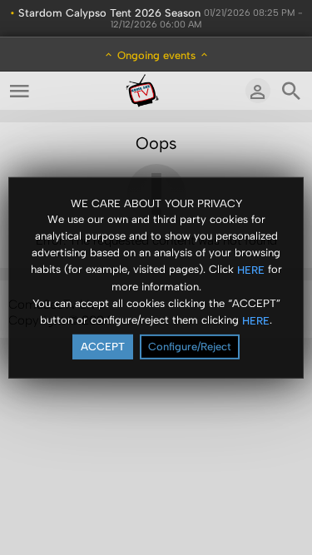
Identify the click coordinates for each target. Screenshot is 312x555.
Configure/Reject (189, 346)
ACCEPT (103, 346)
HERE (251, 270)
